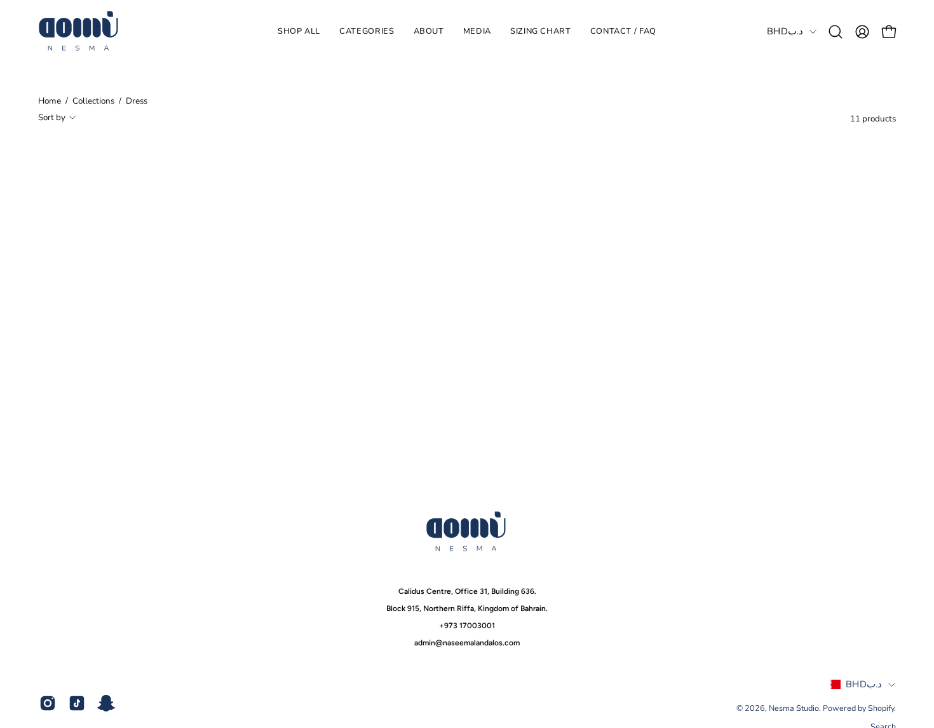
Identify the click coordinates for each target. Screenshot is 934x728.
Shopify (881, 708)
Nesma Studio (794, 708)
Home (49, 101)
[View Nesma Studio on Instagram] (47, 703)
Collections (93, 101)
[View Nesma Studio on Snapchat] (106, 703)
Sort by (51, 117)
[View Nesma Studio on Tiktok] (76, 703)
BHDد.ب (785, 31)
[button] (366, 31)
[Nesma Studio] (79, 31)
